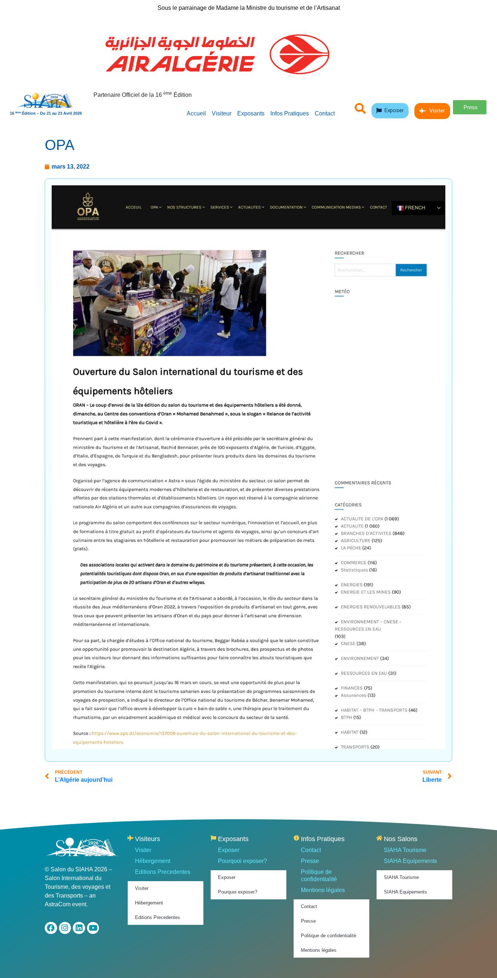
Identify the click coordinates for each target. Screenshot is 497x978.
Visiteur (221, 113)
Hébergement (152, 861)
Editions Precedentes (162, 872)
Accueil (196, 113)
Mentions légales (323, 890)
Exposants (251, 113)
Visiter (143, 850)
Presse (310, 861)
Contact (325, 113)
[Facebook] (51, 928)
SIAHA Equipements (410, 861)
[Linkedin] (79, 928)
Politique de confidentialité (319, 875)
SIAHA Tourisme (405, 850)
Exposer (228, 850)
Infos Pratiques (289, 113)
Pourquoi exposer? (242, 861)
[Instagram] (65, 928)
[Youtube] (93, 928)
